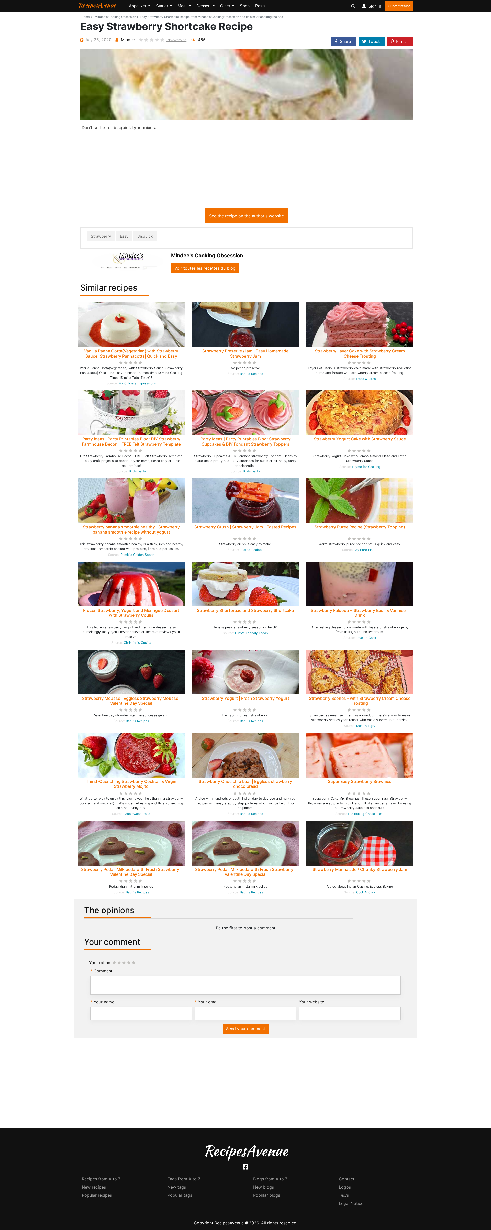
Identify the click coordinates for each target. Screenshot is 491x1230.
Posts (260, 6)
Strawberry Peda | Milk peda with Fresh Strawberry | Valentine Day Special (131, 872)
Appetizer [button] (138, 6)
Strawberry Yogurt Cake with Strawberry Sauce (360, 438)
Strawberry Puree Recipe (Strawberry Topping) (360, 526)
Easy (124, 236)
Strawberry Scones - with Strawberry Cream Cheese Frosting (359, 701)
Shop (245, 6)
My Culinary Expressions (137, 383)
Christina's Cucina (137, 643)
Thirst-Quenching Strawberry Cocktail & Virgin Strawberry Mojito (131, 784)
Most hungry (365, 726)
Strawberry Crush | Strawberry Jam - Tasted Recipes (245, 526)
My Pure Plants (365, 550)
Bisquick (145, 236)
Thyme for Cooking (366, 467)
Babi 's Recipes (251, 374)
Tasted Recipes (251, 550)
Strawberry (101, 236)
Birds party (137, 471)
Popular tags (180, 1195)
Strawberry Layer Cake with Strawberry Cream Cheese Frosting (360, 353)
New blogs (263, 1187)
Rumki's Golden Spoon (137, 555)
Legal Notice (351, 1203)
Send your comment (245, 1028)
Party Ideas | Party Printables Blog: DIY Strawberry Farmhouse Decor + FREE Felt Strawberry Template (131, 441)
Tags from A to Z (184, 1178)
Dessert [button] (203, 6)
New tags (177, 1187)
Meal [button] (183, 6)
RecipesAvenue (97, 5)
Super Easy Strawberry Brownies (360, 781)
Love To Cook (366, 638)
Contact (346, 1178)
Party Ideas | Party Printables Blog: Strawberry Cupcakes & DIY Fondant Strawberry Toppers (245, 441)
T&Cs (344, 1195)
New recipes (94, 1187)
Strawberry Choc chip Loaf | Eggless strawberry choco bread (245, 784)
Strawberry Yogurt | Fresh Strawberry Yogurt (245, 698)
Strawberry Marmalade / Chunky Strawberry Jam (360, 869)
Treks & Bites (366, 379)
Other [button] (225, 6)
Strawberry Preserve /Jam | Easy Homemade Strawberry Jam (245, 353)
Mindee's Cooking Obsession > (117, 17)
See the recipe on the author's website (246, 215)
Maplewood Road (137, 814)
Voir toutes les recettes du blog (205, 268)
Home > (87, 17)
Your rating (99, 962)
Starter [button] (162, 6)
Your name (104, 1001)
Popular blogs (266, 1195)
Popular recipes (97, 1195)
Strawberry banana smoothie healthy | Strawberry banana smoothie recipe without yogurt (131, 529)
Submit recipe (399, 6)
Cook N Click (366, 892)
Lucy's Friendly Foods (251, 633)
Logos (345, 1187)
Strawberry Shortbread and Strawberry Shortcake (245, 610)
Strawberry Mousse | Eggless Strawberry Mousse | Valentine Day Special (131, 701)
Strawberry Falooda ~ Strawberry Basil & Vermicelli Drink (360, 613)
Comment (103, 970)
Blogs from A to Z (270, 1178)
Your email (208, 1001)
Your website (311, 1001)
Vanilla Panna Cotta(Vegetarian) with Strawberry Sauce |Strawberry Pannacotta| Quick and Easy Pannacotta (131, 355)
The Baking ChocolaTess (366, 814)
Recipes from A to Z (101, 1178)
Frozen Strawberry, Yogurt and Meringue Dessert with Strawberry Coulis (131, 613)
